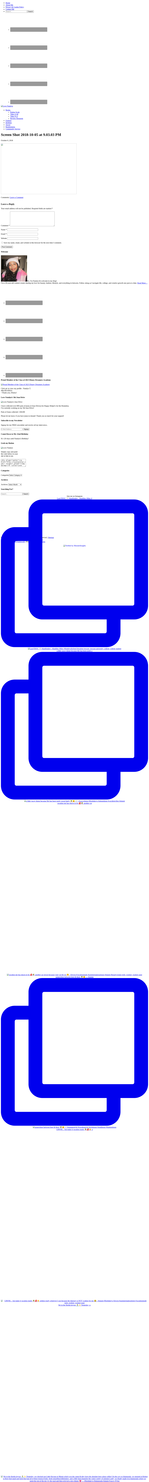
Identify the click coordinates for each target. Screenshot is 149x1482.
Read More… (142, 283)
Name (4, 230)
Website (4, 238)
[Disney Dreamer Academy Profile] (25, 385)
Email (4, 234)
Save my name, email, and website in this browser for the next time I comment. (33, 243)
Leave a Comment (16, 197)
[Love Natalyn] (7, 106)
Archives (4, 484)
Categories (5, 475)
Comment (5, 226)
